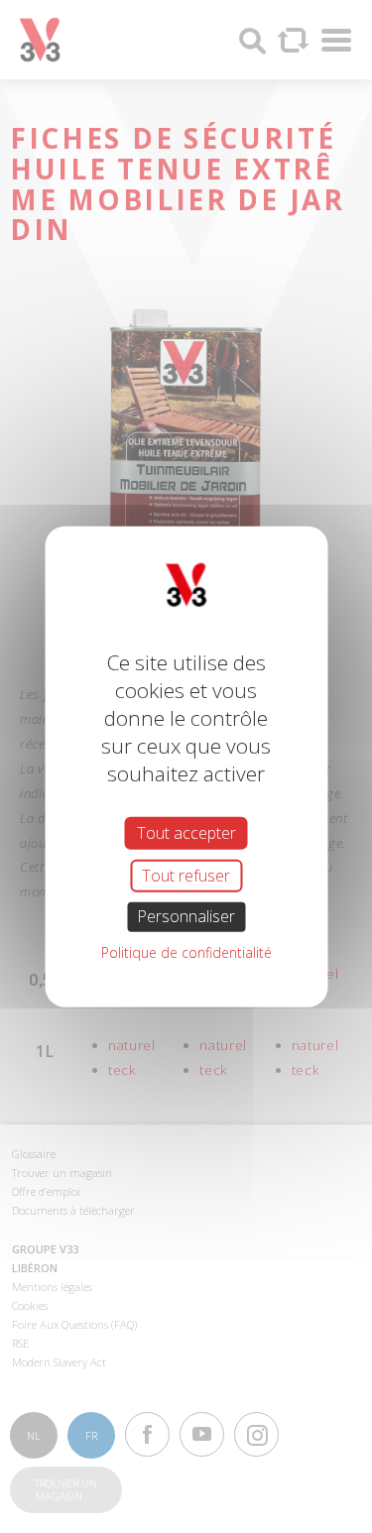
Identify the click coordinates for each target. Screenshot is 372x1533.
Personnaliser (186, 916)
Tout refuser (186, 875)
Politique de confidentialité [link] (186, 951)
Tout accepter (186, 833)
